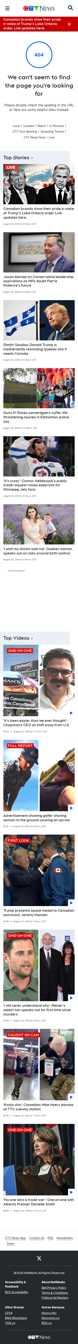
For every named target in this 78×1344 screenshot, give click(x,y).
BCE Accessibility (16, 1292)
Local (16, 126)
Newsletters (65, 1238)
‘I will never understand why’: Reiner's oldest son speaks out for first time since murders (37, 1010)
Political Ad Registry (55, 1297)
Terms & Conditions (55, 1292)
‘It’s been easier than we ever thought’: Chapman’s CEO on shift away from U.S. (36, 723)
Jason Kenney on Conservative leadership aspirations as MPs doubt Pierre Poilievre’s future (38, 281)
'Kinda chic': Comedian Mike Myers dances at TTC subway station (38, 1107)
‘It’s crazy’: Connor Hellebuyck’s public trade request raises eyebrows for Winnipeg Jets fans (35, 485)
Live (51, 137)
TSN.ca (10, 1323)
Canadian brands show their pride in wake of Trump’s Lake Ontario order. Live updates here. (38, 213)
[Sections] (7, 8)
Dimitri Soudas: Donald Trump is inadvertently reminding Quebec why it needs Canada (35, 349)
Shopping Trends (52, 131)
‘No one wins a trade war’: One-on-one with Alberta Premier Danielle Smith (38, 1202)
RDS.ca (47, 1323)
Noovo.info (49, 1313)
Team (10, 1243)
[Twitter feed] (39, 1258)
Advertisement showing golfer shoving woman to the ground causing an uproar (36, 818)
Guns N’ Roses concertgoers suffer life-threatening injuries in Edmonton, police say (36, 417)
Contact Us (36, 1238)
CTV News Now (34, 137)
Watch (41, 126)
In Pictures (57, 126)
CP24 (8, 1313)
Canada (28, 126)
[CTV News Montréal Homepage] (39, 8)
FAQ (50, 1238)
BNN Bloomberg (16, 1318)
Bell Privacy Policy (54, 1287)
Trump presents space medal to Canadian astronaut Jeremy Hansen (38, 913)
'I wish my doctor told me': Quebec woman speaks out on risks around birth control (37, 551)
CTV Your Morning (24, 131)
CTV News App (15, 1238)
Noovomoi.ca (50, 1318)
